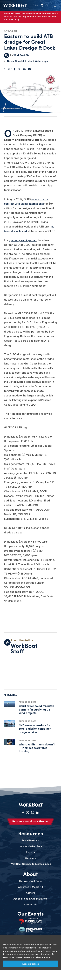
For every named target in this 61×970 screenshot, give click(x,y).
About (30, 874)
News (10, 61)
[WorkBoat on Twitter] (27, 812)
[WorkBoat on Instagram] (32, 812)
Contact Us (30, 904)
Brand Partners (30, 840)
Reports (30, 852)
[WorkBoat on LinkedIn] (37, 812)
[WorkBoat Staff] (6, 55)
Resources (30, 833)
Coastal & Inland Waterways (31, 61)
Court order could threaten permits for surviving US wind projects (36, 709)
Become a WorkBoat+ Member (30, 821)
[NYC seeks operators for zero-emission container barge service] (9, 723)
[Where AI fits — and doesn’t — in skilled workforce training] (9, 742)
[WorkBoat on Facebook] (23, 812)
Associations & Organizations (30, 898)
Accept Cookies (30, 963)
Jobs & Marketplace (30, 846)
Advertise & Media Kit (30, 887)
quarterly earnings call (22, 240)
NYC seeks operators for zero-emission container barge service (35, 728)
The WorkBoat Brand (30, 881)
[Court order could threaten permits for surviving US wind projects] (9, 704)
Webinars (30, 858)
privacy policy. (42, 957)
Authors (30, 892)
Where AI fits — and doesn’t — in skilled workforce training (37, 747)
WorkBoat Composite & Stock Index (30, 864)
